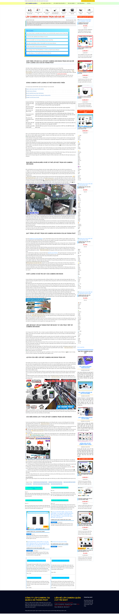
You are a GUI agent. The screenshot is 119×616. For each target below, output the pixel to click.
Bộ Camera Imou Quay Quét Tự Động (59, 543)
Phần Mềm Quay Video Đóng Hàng (34, 488)
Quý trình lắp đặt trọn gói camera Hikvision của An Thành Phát (40, 39)
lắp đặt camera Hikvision (53, 252)
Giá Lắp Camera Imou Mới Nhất (34, 500)
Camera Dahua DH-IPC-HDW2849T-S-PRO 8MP (83, 23)
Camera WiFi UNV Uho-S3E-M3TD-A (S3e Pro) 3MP (84, 296)
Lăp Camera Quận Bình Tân (56, 483)
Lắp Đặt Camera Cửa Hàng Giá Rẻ (40, 482)
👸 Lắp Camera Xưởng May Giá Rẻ (34, 577)
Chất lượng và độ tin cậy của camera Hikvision (37, 46)
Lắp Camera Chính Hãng (46, 3)
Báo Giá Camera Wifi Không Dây (60, 500)
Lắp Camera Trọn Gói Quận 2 (59, 3)
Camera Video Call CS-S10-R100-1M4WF (35, 531)
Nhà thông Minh (80, 3)
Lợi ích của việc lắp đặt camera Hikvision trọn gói (37, 36)
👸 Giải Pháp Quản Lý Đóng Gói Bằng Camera (36, 560)
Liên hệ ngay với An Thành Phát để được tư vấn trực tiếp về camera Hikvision (43, 49)
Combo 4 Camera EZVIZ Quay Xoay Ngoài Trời (85, 128)
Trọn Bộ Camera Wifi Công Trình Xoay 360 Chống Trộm (85, 525)
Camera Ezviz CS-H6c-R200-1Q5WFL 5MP (35, 548)
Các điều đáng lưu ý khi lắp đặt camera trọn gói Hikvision (39, 53)
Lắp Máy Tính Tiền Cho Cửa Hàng (55, 482)
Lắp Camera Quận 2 (31, 3)
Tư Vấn (88, 3)
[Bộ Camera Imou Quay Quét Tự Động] (59, 541)
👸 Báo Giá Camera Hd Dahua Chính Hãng (60, 577)
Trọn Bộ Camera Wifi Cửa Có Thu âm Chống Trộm (85, 499)
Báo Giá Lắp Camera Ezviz (59, 487)
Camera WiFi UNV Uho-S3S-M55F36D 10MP (84, 242)
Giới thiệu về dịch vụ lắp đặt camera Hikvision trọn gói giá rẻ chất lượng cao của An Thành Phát (47, 33)
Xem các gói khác (80, 347)
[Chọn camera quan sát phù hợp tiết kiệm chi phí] (93, 12)
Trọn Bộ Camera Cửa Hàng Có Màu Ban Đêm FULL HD (85, 551)
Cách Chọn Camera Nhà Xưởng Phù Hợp (41, 483)
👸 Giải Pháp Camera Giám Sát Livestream (60, 560)
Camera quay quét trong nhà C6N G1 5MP (61, 519)
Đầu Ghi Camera (71, 3)
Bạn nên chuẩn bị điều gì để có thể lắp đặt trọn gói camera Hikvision (41, 43)
